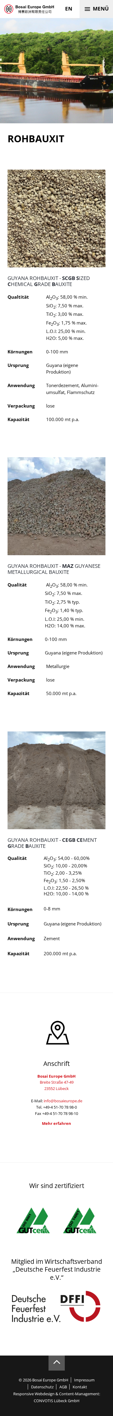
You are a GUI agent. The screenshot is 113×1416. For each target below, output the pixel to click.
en (68, 8)
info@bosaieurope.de (63, 1101)
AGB (63, 1387)
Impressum (84, 1380)
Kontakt (80, 1387)
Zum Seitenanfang (57, 1363)
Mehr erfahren (56, 1123)
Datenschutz (42, 1387)
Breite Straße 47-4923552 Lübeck (56, 1082)
